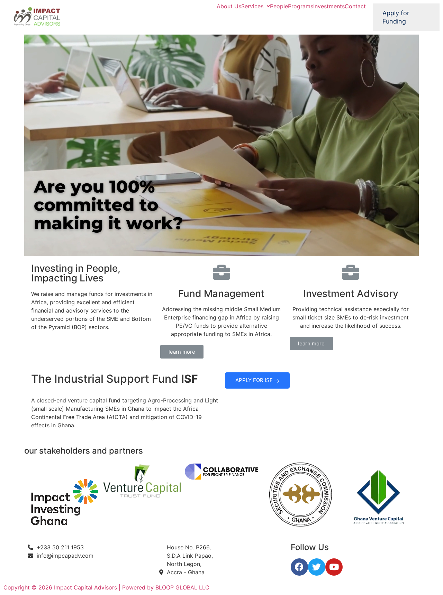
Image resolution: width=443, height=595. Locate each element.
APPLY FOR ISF (254, 380)
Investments (329, 6)
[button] (182, 352)
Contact (355, 6)
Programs (300, 6)
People (279, 6)
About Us (229, 6)
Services (252, 6)
